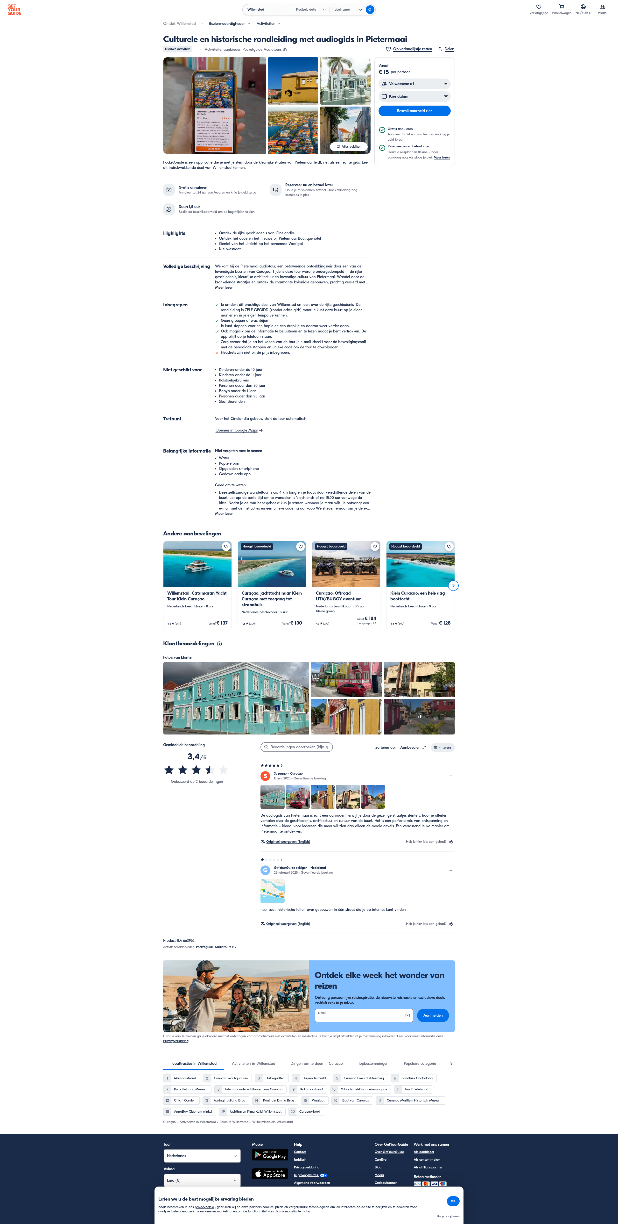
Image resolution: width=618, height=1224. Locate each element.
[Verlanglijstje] (539, 7)
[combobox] (413, 747)
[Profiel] (602, 7)
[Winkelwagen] (562, 7)
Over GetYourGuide (389, 1152)
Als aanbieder (424, 1152)
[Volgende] (453, 585)
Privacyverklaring (176, 1041)
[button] (214, 105)
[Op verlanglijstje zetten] (226, 546)
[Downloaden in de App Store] (270, 1174)
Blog (378, 1167)
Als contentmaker (427, 1160)
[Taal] (583, 7)
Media (379, 1175)
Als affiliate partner (428, 1167)
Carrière (380, 1160)
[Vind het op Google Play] (270, 1155)
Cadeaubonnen (386, 1183)
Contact (300, 1152)
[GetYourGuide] (14, 9)
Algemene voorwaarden (312, 1183)
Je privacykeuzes (306, 1175)
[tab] (193, 1063)
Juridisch (300, 1160)
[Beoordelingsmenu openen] (450, 776)
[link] (197, 585)
